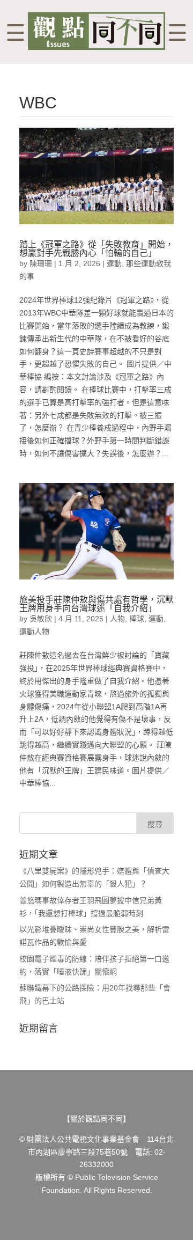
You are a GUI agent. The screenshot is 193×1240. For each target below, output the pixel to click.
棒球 (136, 618)
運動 (114, 263)
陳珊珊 (40, 263)
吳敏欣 (40, 618)
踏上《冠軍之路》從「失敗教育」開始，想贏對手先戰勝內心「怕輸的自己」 (96, 249)
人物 (117, 618)
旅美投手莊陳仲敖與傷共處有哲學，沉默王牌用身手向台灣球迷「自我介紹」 (96, 604)
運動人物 (34, 631)
